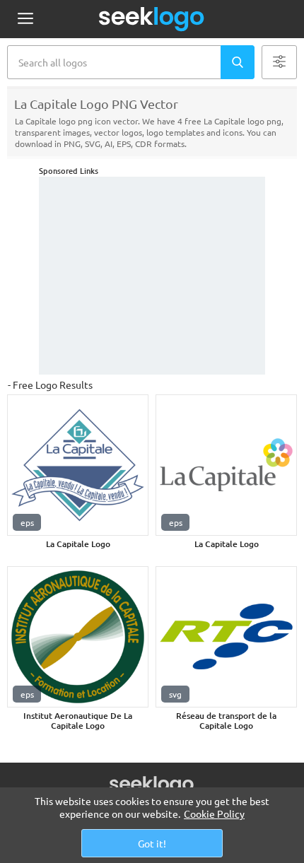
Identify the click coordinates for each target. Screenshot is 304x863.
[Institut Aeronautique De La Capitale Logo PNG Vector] (77, 637)
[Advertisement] (152, 276)
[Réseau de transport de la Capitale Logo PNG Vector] (226, 637)
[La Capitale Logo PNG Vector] (77, 465)
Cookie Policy (214, 813)
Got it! (152, 843)
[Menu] (25, 19)
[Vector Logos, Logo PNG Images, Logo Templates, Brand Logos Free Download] (152, 19)
